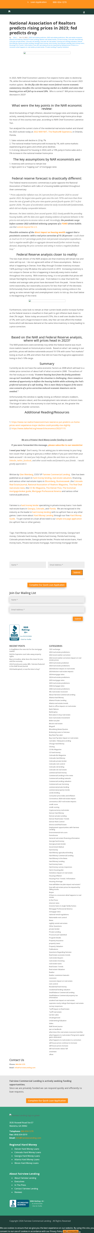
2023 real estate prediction (37, 37)
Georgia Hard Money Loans (27, 1156)
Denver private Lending (26, 43)
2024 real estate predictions (59, 677)
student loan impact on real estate (62, 1000)
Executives (19, 1181)
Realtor (51, 972)
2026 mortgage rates (57, 686)
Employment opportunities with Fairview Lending (64, 828)
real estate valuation (62, 478)
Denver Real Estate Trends (59, 819)
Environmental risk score (58, 832)
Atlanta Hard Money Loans (26, 1159)
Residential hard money (58, 987)
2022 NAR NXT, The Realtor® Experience (53, 131)
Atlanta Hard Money (16, 39)
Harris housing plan (56, 870)
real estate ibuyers (56, 958)
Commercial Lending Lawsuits (60, 778)
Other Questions (55, 926)
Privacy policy (73, 1231)
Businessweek (63, 481)
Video (51, 1023)
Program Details (55, 938)
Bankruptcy (53, 712)
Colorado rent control (57, 764)
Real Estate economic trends (59, 955)
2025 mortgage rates (57, 680)
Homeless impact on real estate (61, 873)
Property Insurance (56, 940)
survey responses (56, 1006)
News (51, 920)
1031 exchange (54, 649)
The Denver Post (54, 488)
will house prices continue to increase (63, 1043)
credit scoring (54, 807)
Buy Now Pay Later (56, 735)
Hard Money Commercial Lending (61, 855)
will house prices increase (58, 1046)
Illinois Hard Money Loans (26, 1163)
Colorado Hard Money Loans (27, 1152)
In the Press (53, 900)
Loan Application (39, 2)
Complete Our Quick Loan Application (47, 585)
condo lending (54, 793)
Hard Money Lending (64, 43)
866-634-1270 (60, 2)
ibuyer (51, 892)
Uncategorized (54, 1018)
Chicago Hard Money (56, 744)
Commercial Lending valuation (67, 41)
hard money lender (30, 505)
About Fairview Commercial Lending (62, 695)
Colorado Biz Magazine (57, 755)
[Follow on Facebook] (44, 6)
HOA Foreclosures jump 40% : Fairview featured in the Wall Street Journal (27, 665)
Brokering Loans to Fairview (59, 732)
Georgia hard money (41, 43)
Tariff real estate (55, 1012)
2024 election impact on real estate (62, 669)
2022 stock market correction (59, 655)
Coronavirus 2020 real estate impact (62, 798)
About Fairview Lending (25, 1178)
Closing (52, 746)
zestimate (53, 1051)
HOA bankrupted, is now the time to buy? (24, 669)
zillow (51, 1054)
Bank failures (54, 709)
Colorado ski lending (32, 41)
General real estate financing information (64, 838)
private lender (40, 47)
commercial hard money (58, 773)
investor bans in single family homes (62, 906)
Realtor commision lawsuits (59, 975)
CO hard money (62, 39)
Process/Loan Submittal (58, 935)
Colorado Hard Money (75, 39)
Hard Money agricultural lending (61, 852)
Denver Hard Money (56, 813)
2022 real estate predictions (59, 652)
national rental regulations (59, 914)
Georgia (31, 508)
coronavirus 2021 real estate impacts (62, 801)
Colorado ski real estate (48, 41)
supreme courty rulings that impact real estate (66, 1003)
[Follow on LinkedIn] (49, 6)
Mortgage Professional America (46, 491)
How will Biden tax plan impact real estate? (65, 884)
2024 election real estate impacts (61, 671)
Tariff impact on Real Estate (59, 1009)
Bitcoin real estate (56, 723)
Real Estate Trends (56, 966)
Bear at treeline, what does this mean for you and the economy (26, 660)
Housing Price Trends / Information (21, 45)
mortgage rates (55, 912)
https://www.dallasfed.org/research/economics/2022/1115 (39, 428)
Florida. (52, 508)
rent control (53, 984)
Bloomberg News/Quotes (58, 729)
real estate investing (57, 961)
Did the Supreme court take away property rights (25, 655)
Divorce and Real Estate (58, 824)
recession (52, 978)
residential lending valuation (59, 989)
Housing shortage (56, 881)
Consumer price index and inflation (62, 796)
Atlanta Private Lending (31, 39)
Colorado (40, 508)
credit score (53, 804)
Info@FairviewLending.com (25, 1067)
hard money (53, 43)
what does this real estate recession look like (66, 1032)
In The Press (20, 1185)
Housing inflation (55, 876)
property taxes (54, 943)
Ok (65, 1231)
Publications (53, 949)
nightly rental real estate (58, 923)
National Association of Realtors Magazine (48, 484)
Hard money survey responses (60, 867)
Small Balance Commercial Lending (61, 992)
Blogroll (52, 726)
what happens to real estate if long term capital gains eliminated (66, 1036)
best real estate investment (59, 718)
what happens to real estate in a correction (65, 1040)
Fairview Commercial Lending (56, 474)
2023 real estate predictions (56, 37)
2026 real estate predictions (59, 689)
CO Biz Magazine (37, 488)
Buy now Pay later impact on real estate (63, 738)
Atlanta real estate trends (48, 39)
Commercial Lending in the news (61, 775)
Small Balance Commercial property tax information (63, 996)
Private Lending (50, 47)
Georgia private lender (57, 844)
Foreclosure (53, 835)
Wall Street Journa (55, 1026)
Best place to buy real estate (59, 715)
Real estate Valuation (57, 969)
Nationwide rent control (58, 917)
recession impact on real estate (60, 981)
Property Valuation (62, 47)
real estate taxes (55, 963)
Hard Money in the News (58, 858)
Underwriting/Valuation (57, 1020)
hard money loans (78, 43)
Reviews (18, 1192)
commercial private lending (59, 787)
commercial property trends (59, 790)
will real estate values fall (58, 1048)
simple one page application (69, 518)
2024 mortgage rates (57, 674)
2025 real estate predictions (59, 683)
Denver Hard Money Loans (26, 1149)
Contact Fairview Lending (26, 1188)
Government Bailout (56, 847)
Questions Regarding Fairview (60, 952)
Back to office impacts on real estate (62, 706)
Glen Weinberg (26, 474)
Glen (14, 37)
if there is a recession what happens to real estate (65, 896)
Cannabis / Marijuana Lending (60, 741)
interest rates (54, 903)
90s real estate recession (74, 37)
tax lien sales (54, 1015)
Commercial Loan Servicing (59, 784)
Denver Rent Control (56, 821)
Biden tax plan (54, 720)
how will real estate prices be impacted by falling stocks (51, 45)
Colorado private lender (17, 41)
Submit (76, 572)
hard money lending (42, 478)
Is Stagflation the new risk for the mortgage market (25, 650)
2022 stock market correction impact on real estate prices (65, 659)
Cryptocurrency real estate (59, 810)
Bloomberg (50, 481)
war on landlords (55, 1029)
